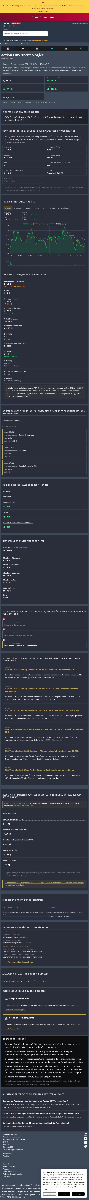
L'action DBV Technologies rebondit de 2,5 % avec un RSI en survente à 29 (39, 669)
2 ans (52, 208)
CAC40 (5, 1142)
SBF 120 (6, 1144)
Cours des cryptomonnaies (13, 1149)
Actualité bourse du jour (11, 1137)
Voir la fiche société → (13, 1029)
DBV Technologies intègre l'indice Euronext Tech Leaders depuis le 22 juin (39, 770)
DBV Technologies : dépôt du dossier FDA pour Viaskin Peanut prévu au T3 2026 (42, 751)
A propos (6, 1169)
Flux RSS (6, 1177)
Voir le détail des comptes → (15, 1010)
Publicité (6, 1156)
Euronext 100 (8, 1147)
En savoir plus (43, 11)
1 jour (8, 208)
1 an (45, 208)
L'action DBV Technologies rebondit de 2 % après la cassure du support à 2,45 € (42, 710)
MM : (63, 208)
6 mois (36, 208)
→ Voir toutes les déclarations (19, 962)
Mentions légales (9, 1166)
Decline (64, 1194)
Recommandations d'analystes (14, 1139)
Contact (6, 1164)
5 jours (17, 208)
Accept (78, 1194)
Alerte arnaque (8, 1171)
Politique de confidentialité (12, 1174)
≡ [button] (4, 17)
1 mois (27, 208)
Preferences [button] (47, 1189)
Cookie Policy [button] (77, 1184)
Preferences (50, 1194)
